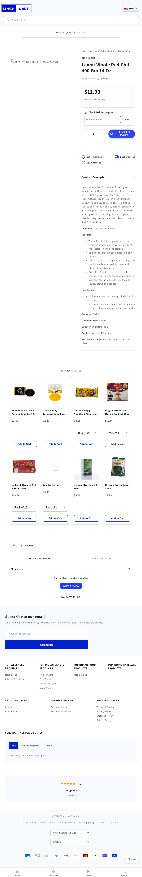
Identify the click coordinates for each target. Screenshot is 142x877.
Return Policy (104, 720)
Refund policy (48, 822)
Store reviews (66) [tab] (102, 558)
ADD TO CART (124, 134)
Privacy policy (30, 822)
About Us (10, 707)
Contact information (108, 822)
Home (84, 50)
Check (126, 119)
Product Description (94, 177)
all (91, 50)
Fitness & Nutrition (15, 679)
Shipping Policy (105, 715)
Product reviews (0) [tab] (40, 558)
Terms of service (67, 822)
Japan (48, 745)
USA (13, 745)
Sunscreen (45, 687)
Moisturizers (46, 674)
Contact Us (11, 711)
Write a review (71, 586)
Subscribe (46, 644)
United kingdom (30, 745)
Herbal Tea (11, 674)
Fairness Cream (48, 683)
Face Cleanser (47, 679)
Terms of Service (105, 707)
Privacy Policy (104, 711)
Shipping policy (86, 822)
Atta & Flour (80, 674)
